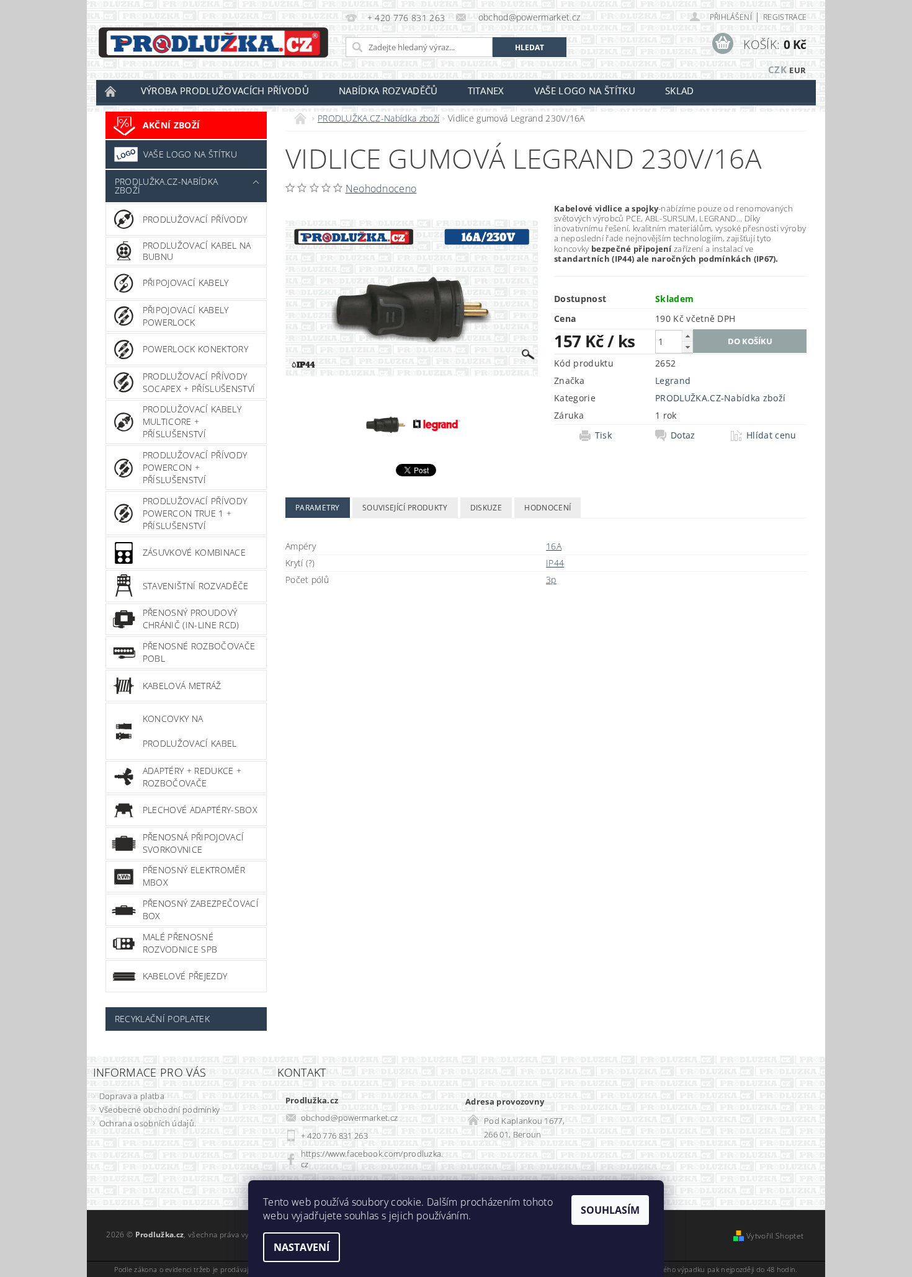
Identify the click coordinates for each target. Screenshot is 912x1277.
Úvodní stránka (111, 91)
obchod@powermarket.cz (349, 1117)
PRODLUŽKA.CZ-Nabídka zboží (166, 186)
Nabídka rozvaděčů (388, 90)
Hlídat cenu (771, 435)
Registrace (785, 17)
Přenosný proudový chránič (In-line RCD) (191, 619)
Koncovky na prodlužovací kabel (190, 731)
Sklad (679, 90)
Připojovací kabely (186, 282)
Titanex (486, 90)
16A (553, 546)
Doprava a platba (131, 1095)
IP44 (555, 563)
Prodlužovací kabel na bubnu (197, 250)
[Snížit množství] (687, 347)
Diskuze (486, 507)
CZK (777, 69)
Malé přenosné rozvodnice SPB (180, 943)
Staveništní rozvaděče (196, 586)
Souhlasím (610, 1210)
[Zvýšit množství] (687, 336)
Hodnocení (547, 507)
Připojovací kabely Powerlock (186, 316)
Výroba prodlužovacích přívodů (225, 90)
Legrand (673, 380)
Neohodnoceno (381, 188)
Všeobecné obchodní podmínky (159, 1109)
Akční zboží (171, 125)
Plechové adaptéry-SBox (200, 810)
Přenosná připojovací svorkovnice (193, 843)
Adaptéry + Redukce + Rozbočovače (192, 777)
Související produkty (404, 507)
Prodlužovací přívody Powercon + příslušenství (195, 467)
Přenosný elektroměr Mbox (194, 876)
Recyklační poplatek (162, 1019)
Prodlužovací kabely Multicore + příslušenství (192, 421)
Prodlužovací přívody (195, 219)
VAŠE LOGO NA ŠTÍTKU (190, 154)
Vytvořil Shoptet (774, 1235)
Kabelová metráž (182, 686)
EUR (797, 70)
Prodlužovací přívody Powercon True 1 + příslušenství (195, 513)
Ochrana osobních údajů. (147, 1123)
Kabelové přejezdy (185, 976)
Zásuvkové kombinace (194, 552)
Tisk (603, 435)
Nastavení (301, 1247)
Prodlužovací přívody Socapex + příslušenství (199, 382)
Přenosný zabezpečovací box (201, 909)
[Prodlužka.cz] (213, 42)
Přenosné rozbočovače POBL (199, 652)
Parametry (317, 507)
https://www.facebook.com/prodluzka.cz (372, 1159)
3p (551, 579)
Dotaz (683, 435)
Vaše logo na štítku (584, 90)
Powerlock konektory (195, 349)
